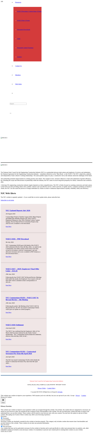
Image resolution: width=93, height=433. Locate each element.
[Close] (10, 113)
